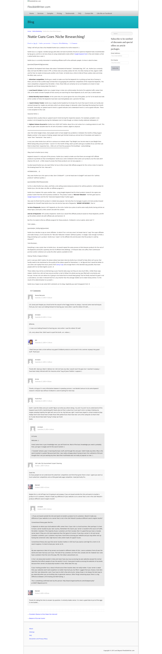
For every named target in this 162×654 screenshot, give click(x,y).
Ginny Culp (59, 264)
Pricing (59, 13)
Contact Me (89, 13)
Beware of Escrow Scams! (37, 618)
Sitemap (31, 632)
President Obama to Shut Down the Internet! (43, 614)
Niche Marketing (37, 31)
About (31, 628)
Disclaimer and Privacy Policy (38, 639)
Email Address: (115, 53)
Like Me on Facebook (104, 13)
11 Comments (73, 43)
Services (40, 13)
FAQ (79, 13)
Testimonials (70, 13)
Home (31, 13)
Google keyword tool (80, 54)
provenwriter (47, 43)
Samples (50, 13)
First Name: (114, 60)
